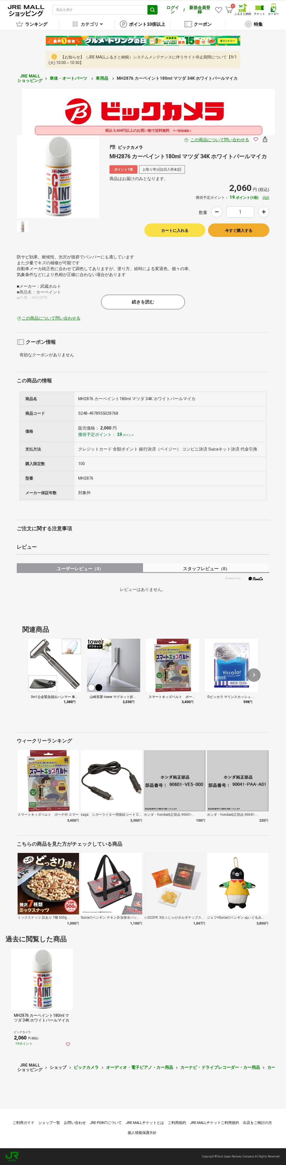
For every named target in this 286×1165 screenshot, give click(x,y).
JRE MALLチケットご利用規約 (214, 1123)
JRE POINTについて (106, 1123)
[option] (58, 176)
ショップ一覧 (49, 1123)
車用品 (102, 78)
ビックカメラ (86, 1067)
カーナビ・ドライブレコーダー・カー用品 (220, 1067)
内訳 (266, 198)
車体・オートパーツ (69, 78)
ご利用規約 (177, 1123)
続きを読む (143, 302)
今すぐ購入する (238, 230)
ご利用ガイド (23, 1123)
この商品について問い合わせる (219, 139)
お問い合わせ (75, 1123)
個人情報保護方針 (142, 1133)
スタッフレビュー (206, 568)
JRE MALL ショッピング (29, 78)
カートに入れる (175, 230)
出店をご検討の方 (257, 1123)
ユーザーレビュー (80, 568)
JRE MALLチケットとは (145, 1123)
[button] (254, 675)
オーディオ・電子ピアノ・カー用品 (139, 1067)
